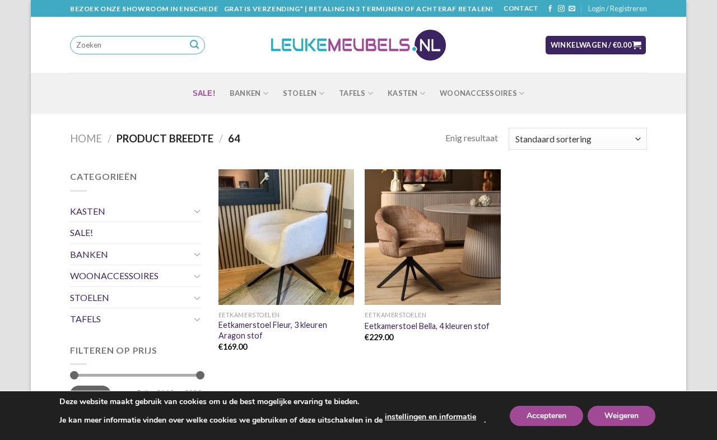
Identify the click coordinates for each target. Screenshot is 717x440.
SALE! (204, 93)
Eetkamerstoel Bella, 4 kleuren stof (427, 326)
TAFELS (352, 93)
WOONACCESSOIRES (478, 93)
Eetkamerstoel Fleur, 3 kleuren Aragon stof (272, 330)
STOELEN (300, 93)
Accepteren (546, 415)
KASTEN (403, 93)
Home (86, 138)
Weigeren (621, 415)
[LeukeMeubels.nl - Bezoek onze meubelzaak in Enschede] (358, 45)
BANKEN (245, 93)
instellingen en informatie (430, 416)
